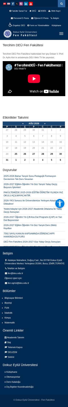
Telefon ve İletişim (16, 268)
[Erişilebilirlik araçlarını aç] (59, 203)
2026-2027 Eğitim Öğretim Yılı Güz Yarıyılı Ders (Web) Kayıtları (30, 227)
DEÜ (33, 11)
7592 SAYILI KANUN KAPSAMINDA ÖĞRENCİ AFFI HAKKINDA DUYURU (29, 235)
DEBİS (43, 11)
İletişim (55, 18)
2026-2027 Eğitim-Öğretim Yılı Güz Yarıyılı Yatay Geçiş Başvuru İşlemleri (30, 186)
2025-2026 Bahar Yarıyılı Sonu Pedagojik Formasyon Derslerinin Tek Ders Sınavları (30, 177)
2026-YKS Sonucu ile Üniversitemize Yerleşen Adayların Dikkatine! (31, 202)
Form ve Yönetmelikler (39, 25)
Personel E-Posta (21, 18)
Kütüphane (56, 25)
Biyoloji (8, 303)
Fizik (7, 308)
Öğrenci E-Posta (40, 18)
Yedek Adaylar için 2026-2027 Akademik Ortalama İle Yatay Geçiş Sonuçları (33, 210)
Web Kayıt (55, 11)
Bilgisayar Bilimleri (14, 298)
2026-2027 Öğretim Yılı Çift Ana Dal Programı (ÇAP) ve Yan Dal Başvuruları (33, 218)
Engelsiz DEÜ (18, 25)
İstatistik (8, 313)
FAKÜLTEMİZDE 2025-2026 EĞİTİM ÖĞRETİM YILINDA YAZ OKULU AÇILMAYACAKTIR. (33, 194)
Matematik (10, 322)
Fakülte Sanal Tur (19, 11)
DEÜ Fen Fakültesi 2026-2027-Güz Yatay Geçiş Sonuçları (32, 241)
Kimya (8, 317)
